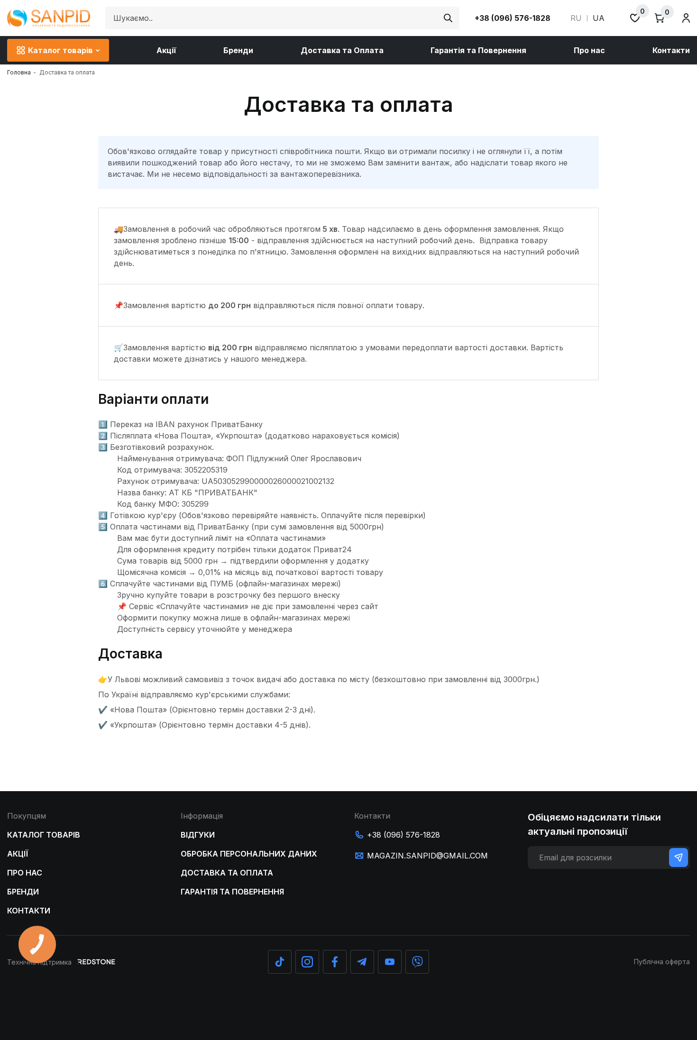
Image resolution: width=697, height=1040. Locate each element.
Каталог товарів (60, 50)
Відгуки (198, 834)
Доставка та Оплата (342, 50)
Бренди (238, 50)
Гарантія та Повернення (478, 50)
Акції (166, 50)
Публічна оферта (662, 962)
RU (576, 18)
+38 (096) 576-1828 (512, 18)
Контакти (671, 50)
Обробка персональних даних (249, 853)
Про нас (589, 50)
